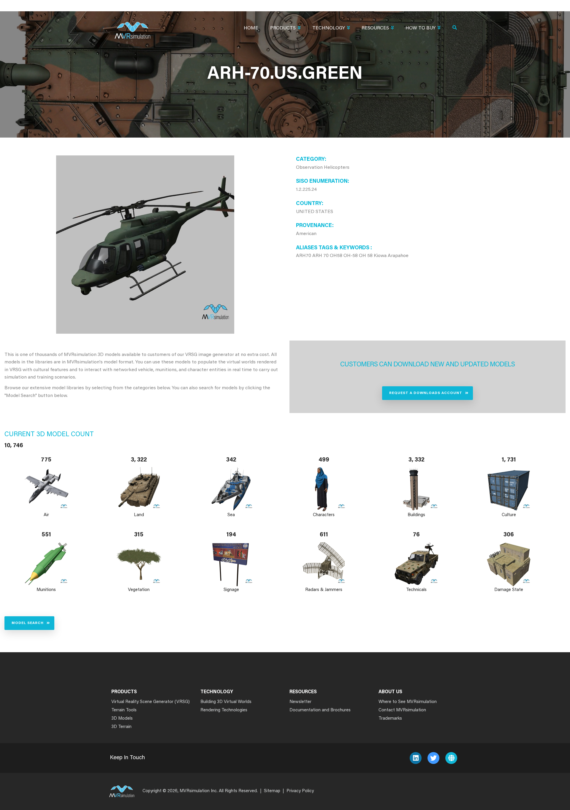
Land (139, 515)
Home (251, 28)
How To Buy (421, 28)
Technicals (416, 590)
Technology (328, 28)
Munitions (46, 590)
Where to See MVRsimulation (408, 702)
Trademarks (390, 718)
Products (283, 28)
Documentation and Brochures (320, 710)
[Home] (132, 26)
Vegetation (139, 590)
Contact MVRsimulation (402, 710)
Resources (375, 28)
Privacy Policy (300, 791)
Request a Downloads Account (425, 393)
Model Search (28, 623)
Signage (231, 590)
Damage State (509, 590)
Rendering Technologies (223, 710)
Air (46, 515)
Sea (231, 515)
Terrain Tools (124, 710)
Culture (509, 515)
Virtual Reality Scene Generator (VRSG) (150, 702)
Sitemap (272, 791)
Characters (324, 515)
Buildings (416, 515)
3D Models (122, 718)
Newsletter (300, 702)
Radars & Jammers (323, 590)
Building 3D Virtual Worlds (225, 702)
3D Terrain (121, 727)
